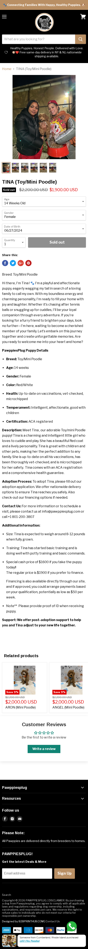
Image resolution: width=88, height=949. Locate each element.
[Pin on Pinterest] (28, 263)
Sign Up (65, 873)
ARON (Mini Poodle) (20, 707)
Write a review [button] (44, 749)
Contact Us (53, 921)
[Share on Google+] (21, 263)
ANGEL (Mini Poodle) (68, 707)
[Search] (80, 39)
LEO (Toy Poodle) (29, 941)
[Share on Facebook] (5, 263)
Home (6, 69)
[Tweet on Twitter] (13, 263)
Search (6, 894)
